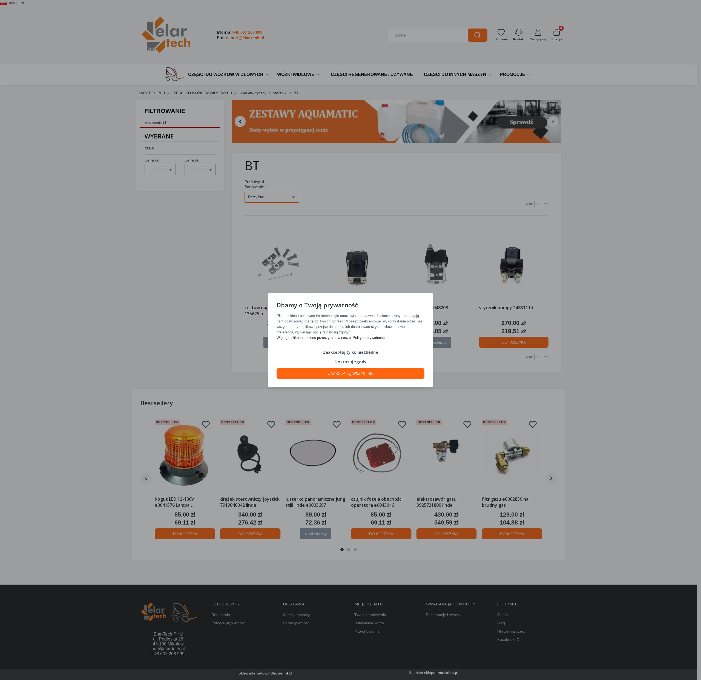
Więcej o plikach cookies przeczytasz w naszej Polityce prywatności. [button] (332, 338)
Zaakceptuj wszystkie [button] (350, 373)
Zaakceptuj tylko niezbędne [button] (350, 352)
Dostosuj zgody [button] (350, 361)
